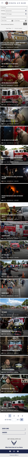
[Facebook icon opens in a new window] (10, 451)
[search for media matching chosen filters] (25, 24)
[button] (2, 3)
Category (3, 14)
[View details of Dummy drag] (14, 288)
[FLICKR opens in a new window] (18, 451)
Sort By (3, 10)
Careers (4, 432)
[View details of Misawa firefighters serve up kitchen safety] (14, 154)
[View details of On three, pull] (14, 250)
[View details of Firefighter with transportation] (14, 346)
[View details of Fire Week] (14, 307)
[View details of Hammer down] (14, 231)
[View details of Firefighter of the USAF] (14, 384)
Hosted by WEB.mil (14, 455)
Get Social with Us (14, 439)
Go (21, 419)
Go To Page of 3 (12, 420)
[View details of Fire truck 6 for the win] (14, 403)
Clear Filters (8, 28)
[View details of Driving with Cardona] (14, 365)
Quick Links (5, 428)
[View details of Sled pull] (14, 269)
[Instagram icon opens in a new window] (14, 451)
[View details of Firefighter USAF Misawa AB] (14, 326)
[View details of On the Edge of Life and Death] (14, 59)
